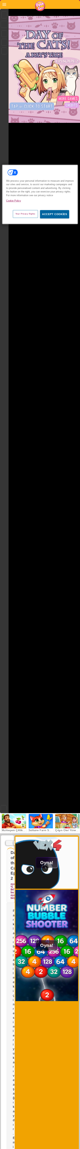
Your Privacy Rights (25, 214)
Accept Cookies (54, 214)
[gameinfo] (4, 51)
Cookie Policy (13, 200)
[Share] (4, 24)
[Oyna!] (46, 887)
